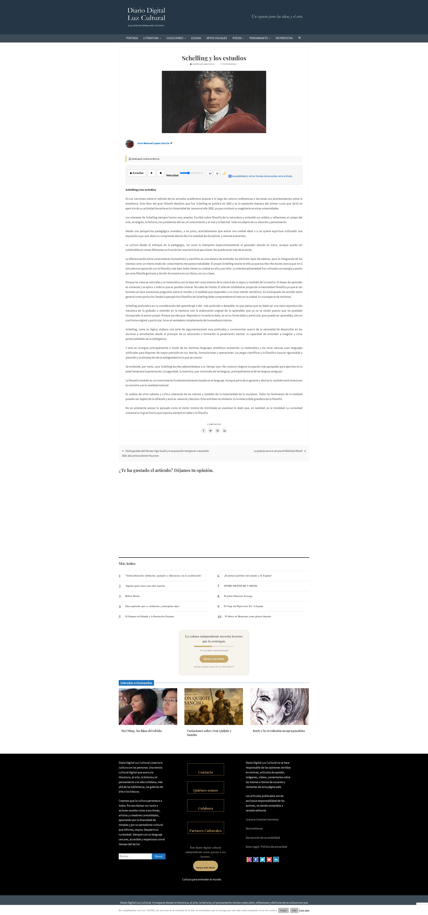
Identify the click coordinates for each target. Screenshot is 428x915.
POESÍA (237, 38)
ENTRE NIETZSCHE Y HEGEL (241, 585)
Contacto (205, 772)
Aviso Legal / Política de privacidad (266, 847)
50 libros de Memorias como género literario (248, 616)
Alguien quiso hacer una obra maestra (145, 585)
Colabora (205, 808)
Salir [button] (294, 910)
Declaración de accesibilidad (263, 838)
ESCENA (196, 38)
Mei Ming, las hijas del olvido (141, 731)
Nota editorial (254, 828)
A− (218, 173)
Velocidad (172, 175)
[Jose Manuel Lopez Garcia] (130, 147)
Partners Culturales (205, 830)
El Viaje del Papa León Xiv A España (243, 606)
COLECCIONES (174, 38)
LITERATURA (150, 38)
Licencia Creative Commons (262, 819)
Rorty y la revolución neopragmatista (279, 731)
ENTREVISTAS (284, 38)
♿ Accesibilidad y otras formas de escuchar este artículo (260, 176)
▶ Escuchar (137, 173)
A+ (210, 173)
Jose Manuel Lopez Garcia (153, 143)
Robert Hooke (132, 596)
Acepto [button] (283, 910)
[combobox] (142, 856)
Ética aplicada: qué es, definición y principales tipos (152, 606)
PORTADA (132, 38)
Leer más (304, 910)
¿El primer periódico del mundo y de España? (248, 575)
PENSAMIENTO (258, 38)
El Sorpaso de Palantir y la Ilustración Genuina (149, 616)
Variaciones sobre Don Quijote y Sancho (209, 733)
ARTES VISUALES (216, 38)
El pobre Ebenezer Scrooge (238, 596)
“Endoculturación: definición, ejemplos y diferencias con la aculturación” (163, 575)
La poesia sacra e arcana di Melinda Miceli (278, 451)
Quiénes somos (205, 790)
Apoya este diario (214, 658)
